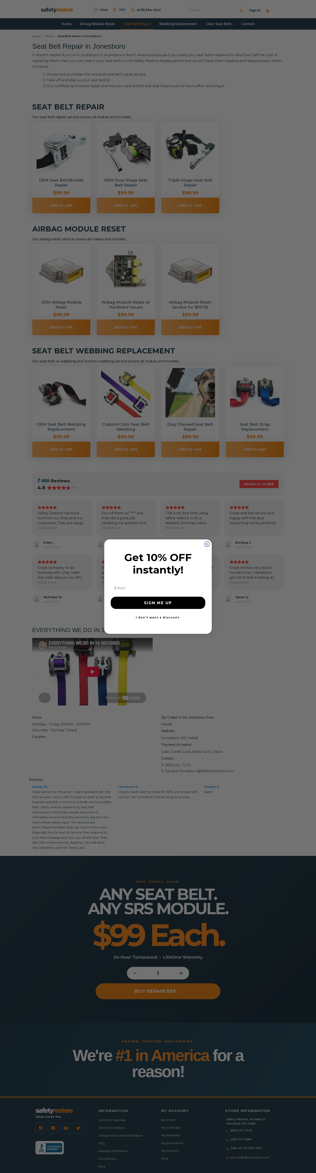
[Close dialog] (207, 544)
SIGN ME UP (158, 603)
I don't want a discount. (158, 617)
